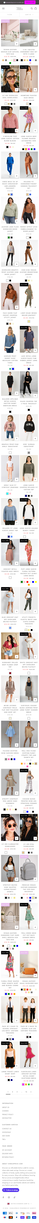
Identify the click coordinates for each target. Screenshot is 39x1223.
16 (26, 1092)
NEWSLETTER (6, 1118)
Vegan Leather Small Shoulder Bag (29, 982)
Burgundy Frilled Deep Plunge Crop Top (10, 665)
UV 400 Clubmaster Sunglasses (10, 845)
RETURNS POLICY (8, 1157)
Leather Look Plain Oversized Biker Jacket (10, 229)
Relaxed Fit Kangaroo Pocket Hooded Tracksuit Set (29, 185)
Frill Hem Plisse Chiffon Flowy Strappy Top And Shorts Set (29, 754)
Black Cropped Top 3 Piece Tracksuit (28, 402)
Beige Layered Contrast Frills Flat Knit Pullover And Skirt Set (10, 709)
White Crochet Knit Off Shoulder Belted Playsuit (29, 665)
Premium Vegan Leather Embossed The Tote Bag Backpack (29, 888)
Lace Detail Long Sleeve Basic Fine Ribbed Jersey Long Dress (28, 359)
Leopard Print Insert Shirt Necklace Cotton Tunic (10, 359)
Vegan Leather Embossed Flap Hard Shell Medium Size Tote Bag (10, 936)
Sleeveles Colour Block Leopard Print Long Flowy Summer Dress (29, 709)
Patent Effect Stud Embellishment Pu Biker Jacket (28, 229)
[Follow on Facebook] (3, 1197)
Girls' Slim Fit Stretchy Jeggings (10, 486)
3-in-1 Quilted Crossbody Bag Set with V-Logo (28, 52)
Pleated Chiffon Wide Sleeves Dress (10, 752)
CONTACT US (6, 1129)
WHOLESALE (6, 1132)
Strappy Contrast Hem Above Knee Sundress (10, 801)
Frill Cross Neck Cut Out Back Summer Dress (28, 935)
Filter (9, 14)
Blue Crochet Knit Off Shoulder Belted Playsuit (10, 619)
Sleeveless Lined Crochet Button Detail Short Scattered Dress (28, 1075)
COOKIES (5, 1111)
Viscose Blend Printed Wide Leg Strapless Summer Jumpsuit (29, 802)
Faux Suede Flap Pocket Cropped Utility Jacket (10, 315)
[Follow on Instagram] (9, 1197)
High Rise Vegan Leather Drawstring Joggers (29, 272)
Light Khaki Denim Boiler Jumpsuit (29, 314)
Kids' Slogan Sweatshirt (29, 445)
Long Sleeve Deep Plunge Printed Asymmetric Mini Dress (29, 139)
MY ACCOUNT (7, 1150)
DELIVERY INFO (7, 1153)
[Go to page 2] (31, 1091)
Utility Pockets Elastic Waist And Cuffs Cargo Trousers (29, 620)
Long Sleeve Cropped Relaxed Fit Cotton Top (29, 487)
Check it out (30, 2)
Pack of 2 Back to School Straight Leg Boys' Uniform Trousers (10, 1029)
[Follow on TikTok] (14, 1197)
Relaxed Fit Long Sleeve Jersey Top (10, 529)
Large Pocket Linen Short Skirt (10, 1073)
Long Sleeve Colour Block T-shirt (29, 529)
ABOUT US (5, 1107)
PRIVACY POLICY (7, 1114)
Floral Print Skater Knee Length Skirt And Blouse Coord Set (10, 984)
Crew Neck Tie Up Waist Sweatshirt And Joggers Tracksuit (10, 185)
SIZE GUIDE (6, 1136)
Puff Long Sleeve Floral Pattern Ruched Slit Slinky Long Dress (29, 572)
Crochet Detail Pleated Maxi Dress (10, 570)
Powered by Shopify (28, 1208)
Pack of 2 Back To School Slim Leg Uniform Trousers (29, 1028)
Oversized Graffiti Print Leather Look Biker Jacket (10, 272)
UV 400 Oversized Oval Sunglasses (10, 97)
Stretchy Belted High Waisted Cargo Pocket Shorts (10, 888)
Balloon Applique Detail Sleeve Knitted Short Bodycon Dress (10, 402)
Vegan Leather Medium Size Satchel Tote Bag (10, 52)
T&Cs (4, 1139)
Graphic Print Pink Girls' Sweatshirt (10, 445)
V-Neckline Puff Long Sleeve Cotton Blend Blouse (10, 138)
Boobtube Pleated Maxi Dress (29, 97)
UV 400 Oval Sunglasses (29, 845)
